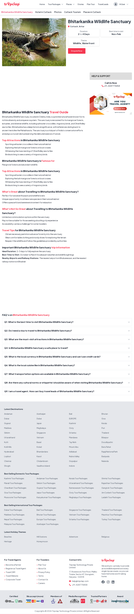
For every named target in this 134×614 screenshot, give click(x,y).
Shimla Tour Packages (111, 478)
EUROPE (72, 418)
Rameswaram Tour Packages (81, 488)
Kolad (39, 447)
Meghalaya (41, 428)
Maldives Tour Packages (14, 514)
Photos (58, 12)
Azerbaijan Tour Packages (47, 524)
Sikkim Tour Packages (46, 483)
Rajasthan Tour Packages (112, 483)
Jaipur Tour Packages (46, 492)
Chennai (7, 461)
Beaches (8, 536)
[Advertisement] (44, 88)
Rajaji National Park (110, 451)
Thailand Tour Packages (112, 510)
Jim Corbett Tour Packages (113, 492)
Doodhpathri (107, 442)
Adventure (73, 536)
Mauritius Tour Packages (112, 514)
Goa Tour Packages (12, 492)
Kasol (39, 456)
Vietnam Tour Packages (79, 514)
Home (42, 4)
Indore (72, 466)
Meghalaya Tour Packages (80, 497)
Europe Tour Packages (46, 519)
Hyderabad (9, 451)
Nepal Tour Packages (13, 519)
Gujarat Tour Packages (46, 488)
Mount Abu (73, 447)
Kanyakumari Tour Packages (49, 497)
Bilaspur (105, 437)
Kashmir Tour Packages (14, 478)
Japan (39, 423)
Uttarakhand (9, 437)
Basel (39, 442)
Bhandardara (42, 451)
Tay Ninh (72, 442)
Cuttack (74, 26)
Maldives (8, 428)
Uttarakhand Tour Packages (81, 483)
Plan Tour (91, 4)
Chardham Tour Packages (15, 488)
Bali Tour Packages (45, 510)
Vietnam (40, 437)
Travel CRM (10, 572)
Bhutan (105, 414)
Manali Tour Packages (13, 483)
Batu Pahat (106, 447)
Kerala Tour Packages (78, 478)
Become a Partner (13, 565)
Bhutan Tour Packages (46, 514)
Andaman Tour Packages (47, 478)
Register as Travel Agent (16, 568)
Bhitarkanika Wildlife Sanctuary (17, 12)
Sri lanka (72, 433)
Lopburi (7, 456)
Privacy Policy (44, 572)
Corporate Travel (13, 579)
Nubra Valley (74, 456)
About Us (42, 568)
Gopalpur (73, 461)
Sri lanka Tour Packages (79, 519)
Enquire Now (76, 51)
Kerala (104, 423)
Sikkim (7, 433)
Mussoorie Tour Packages (15, 497)
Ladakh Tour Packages (111, 497)
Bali (70, 414)
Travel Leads (103, 4)
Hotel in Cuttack (43, 12)
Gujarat (7, 423)
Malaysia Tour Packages (14, 524)
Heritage (8, 541)
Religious (105, 536)
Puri (103, 428)
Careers (41, 583)
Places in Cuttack (92, 12)
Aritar (81, 26)
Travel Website (12, 576)
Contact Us (43, 579)
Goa (103, 418)
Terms (41, 576)
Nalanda (105, 461)
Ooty (71, 428)
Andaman (8, 414)
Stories (81, 4)
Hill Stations (42, 536)
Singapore (41, 433)
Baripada (105, 456)
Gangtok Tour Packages (112, 488)
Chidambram (42, 461)
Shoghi (7, 466)
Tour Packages (54, 4)
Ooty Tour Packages (78, 492)
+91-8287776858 (79, 585)
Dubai (6, 418)
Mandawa (73, 437)
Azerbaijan (41, 414)
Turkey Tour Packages (111, 519)
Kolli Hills (8, 447)
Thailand (105, 433)
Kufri (6, 442)
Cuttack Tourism (72, 12)
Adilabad (73, 451)
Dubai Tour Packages (13, 510)
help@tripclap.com (80, 581)
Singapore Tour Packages (80, 510)
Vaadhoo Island (43, 466)
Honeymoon (42, 541)
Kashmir (72, 423)
